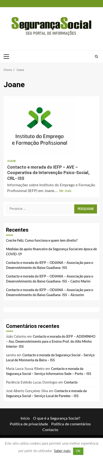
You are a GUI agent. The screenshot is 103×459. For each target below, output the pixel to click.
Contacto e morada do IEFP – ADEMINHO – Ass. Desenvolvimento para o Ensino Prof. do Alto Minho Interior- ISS (50, 341)
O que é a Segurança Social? (56, 418)
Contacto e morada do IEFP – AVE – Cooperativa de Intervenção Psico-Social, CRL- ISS (39, 126)
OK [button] (78, 451)
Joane (11, 161)
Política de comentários (71, 424)
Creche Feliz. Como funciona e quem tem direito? (42, 240)
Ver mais (65, 191)
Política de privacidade (29, 424)
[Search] (96, 56)
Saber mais (62, 451)
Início (25, 418)
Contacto (71, 382)
